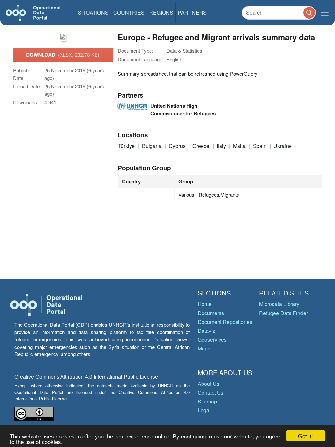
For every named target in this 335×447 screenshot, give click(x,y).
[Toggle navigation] (325, 12)
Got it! (305, 436)
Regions (161, 12)
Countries (129, 12)
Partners (192, 12)
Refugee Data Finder (283, 313)
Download (62, 54)
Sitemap (207, 401)
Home (205, 304)
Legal (204, 410)
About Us (208, 383)
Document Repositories (225, 322)
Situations (93, 12)
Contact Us (210, 392)
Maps (204, 348)
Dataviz (206, 330)
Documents (211, 313)
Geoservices (212, 339)
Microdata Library (279, 304)
